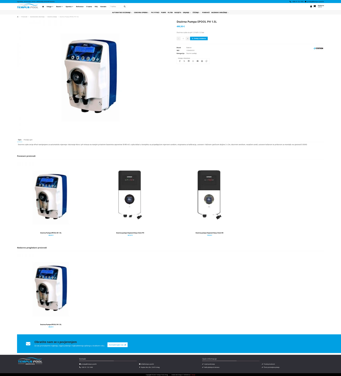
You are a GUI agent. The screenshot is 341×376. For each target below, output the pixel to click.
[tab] (19, 140)
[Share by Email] (197, 61)
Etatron (188, 48)
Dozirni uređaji (191, 53)
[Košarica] (315, 6)
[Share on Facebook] (180, 61)
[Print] (202, 61)
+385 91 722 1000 (87, 367)
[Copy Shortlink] (206, 61)
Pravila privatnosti (269, 364)
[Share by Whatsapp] (193, 61)
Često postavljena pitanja (271, 367)
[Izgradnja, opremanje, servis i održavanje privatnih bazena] (27, 6)
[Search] (124, 6)
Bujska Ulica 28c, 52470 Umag (150, 367)
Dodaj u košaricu (200, 38)
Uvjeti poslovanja (209, 364)
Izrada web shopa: (176, 375)
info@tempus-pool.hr (147, 364)
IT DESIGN (185, 375)
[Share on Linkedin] (188, 61)
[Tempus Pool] (17, 17)
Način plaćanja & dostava (211, 367)
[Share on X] (184, 61)
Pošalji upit (28, 140)
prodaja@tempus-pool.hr (89, 364)
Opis (19, 140)
